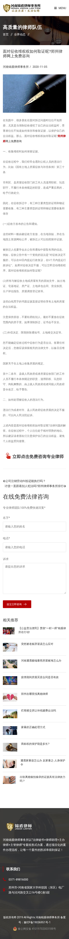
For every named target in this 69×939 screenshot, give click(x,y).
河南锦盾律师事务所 (16, 67)
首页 (6, 34)
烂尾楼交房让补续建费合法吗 (38, 710)
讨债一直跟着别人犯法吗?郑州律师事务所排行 (34, 486)
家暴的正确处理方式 (33, 727)
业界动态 (19, 34)
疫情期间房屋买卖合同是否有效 (40, 677)
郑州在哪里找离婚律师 (34, 693)
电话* (6, 538)
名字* (6, 518)
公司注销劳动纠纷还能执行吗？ (25, 481)
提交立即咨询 (14, 604)
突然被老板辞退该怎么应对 (37, 643)
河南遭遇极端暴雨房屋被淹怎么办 (41, 660)
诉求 (6, 559)
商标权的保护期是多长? (35, 743)
